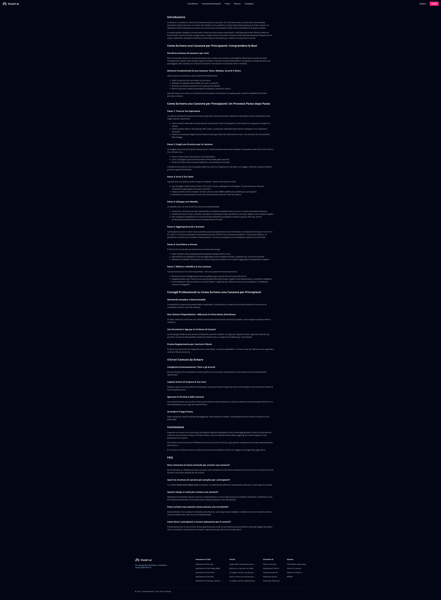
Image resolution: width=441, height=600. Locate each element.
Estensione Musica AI (271, 581)
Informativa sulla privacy (296, 564)
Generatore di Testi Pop (205, 577)
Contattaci (249, 3)
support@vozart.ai (143, 567)
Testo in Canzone (269, 564)
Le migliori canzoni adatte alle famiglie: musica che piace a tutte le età (242, 581)
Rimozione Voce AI (270, 577)
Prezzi (227, 3)
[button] (211, 3)
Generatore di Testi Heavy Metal (208, 568)
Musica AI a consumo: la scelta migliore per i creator (242, 568)
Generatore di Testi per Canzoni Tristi (209, 581)
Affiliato (290, 577)
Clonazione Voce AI (270, 572)
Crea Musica (192, 3)
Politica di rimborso (294, 572)
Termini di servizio (294, 568)
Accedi (434, 4)
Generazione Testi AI (271, 568)
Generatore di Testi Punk (205, 572)
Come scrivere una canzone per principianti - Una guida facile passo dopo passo (242, 577)
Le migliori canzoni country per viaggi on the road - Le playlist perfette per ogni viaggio (242, 572)
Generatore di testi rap (204, 564)
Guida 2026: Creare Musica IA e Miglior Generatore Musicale (242, 564)
